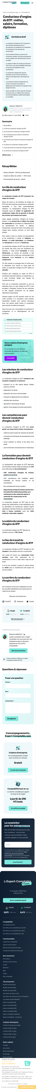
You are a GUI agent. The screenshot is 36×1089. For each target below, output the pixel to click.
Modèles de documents (10, 961)
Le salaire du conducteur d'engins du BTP (16, 144)
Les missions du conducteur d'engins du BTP (17, 131)
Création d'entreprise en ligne (11, 1025)
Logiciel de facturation (9, 944)
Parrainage (6, 1054)
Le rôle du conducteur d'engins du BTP (15, 128)
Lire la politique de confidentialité (10, 1081)
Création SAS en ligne (9, 1037)
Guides (5, 964)
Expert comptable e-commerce (12, 1017)
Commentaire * (9, 701)
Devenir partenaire (8, 1051)
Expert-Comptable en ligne (11, 12)
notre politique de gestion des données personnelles (15, 853)
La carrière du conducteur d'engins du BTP (16, 150)
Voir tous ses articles (18, 651)
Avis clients (6, 1048)
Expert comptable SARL (10, 1005)
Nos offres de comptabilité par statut (14, 930)
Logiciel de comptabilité (10, 942)
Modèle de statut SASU (9, 990)
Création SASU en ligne (10, 1028)
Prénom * (8, 682)
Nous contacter (7, 1057)
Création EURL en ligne (9, 1031)
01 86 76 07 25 (18, 893)
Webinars (6, 967)
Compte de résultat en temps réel (13, 950)
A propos (5, 1045)
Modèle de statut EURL (9, 987)
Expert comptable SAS (9, 1002)
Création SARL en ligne (9, 1034)
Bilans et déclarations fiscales (12, 947)
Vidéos (5, 973)
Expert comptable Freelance (11, 1014)
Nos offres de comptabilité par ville (13, 933)
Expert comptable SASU (10, 1011)
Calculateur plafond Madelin (11, 999)
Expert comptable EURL (10, 1008)
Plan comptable (7, 976)
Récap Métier (7, 125)
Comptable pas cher (9, 925)
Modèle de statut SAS (9, 984)
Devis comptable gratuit (18, 900)
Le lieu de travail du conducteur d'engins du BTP (18, 147)
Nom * (7, 691)
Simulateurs (6, 959)
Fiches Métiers (25, 12)
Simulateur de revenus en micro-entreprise (15, 996)
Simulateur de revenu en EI (11, 993)
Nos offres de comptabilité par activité (14, 928)
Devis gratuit (25, 3)
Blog (4, 970)
